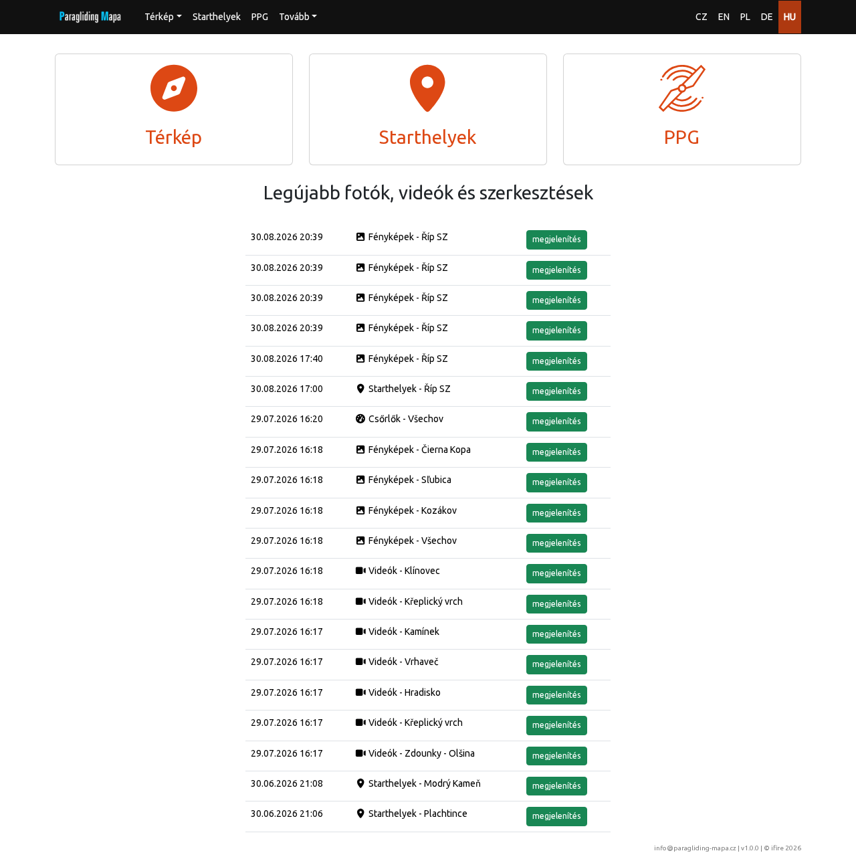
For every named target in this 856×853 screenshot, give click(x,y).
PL (745, 16)
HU (790, 16)
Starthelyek (217, 16)
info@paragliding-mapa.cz (695, 848)
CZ (702, 16)
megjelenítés (556, 239)
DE (767, 16)
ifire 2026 (786, 848)
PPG (259, 16)
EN (724, 16)
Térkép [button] (159, 16)
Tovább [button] (294, 16)
